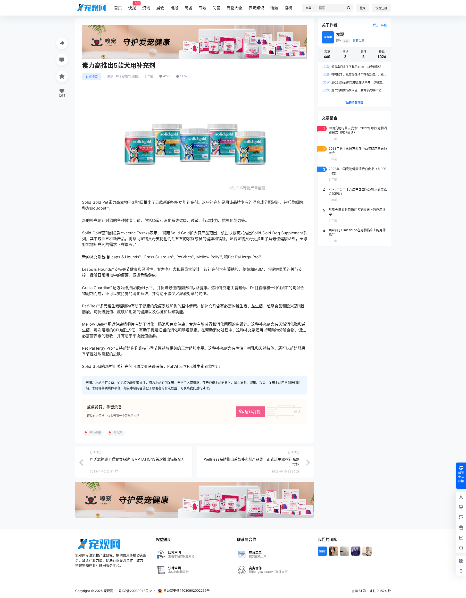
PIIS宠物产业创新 (127, 76)
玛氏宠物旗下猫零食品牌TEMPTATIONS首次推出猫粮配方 (137, 459)
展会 (160, 7)
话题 (274, 7)
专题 (202, 7)
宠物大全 (234, 7)
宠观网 (108, 591)
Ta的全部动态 (354, 102)
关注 (375, 25)
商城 (188, 7)
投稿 (288, 7)
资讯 (146, 7)
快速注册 (381, 8)
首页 (118, 7)
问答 (216, 7)
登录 (363, 8)
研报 (174, 7)
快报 (132, 6)
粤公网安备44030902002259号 (187, 590)
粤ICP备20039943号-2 (135, 591)
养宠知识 (256, 7)
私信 (384, 25)
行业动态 (92, 76)
